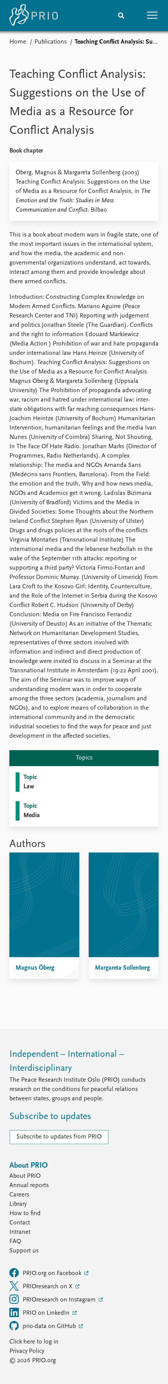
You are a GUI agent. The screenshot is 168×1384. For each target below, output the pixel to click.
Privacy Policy (26, 1351)
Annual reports (29, 1185)
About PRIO (25, 1176)
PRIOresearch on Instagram (60, 1300)
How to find (25, 1213)
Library (18, 1204)
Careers (19, 1195)
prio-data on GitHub (50, 1326)
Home (17, 42)
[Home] (33, 15)
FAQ (15, 1241)
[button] (152, 15)
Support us (24, 1251)
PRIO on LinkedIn (47, 1313)
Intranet (19, 1232)
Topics (84, 758)
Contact (19, 1223)
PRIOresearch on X (48, 1287)
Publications (50, 42)
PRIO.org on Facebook (53, 1273)
